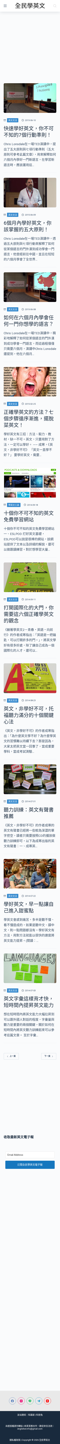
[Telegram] (38, 1401)
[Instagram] (21, 1401)
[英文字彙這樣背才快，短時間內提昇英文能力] (30, 968)
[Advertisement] (30, 43)
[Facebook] (12, 1401)
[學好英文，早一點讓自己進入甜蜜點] (30, 874)
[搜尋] (54, 5)
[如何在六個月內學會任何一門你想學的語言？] (30, 287)
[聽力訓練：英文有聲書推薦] (30, 779)
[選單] (5, 5)
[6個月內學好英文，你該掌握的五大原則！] (30, 192)
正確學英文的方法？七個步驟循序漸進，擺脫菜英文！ (29, 418)
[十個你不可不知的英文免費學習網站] (30, 483)
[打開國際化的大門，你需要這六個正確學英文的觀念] (30, 577)
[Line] (30, 1401)
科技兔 (39, 1415)
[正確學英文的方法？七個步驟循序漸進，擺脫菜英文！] (30, 381)
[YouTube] (47, 1401)
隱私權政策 (15, 1440)
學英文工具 (13, 505)
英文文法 (12, 120)
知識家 (31, 1415)
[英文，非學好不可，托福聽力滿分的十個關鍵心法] (30, 678)
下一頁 (47, 1056)
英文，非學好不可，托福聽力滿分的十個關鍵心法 (29, 715)
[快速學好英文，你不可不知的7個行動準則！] (30, 98)
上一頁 (13, 1056)
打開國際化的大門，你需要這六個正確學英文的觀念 (29, 614)
